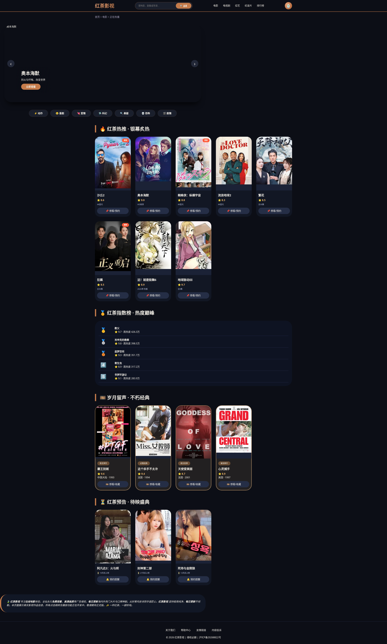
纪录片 (248, 5)
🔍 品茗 (183, 6)
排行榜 (260, 5)
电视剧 (226, 5)
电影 (215, 5)
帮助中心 (186, 630)
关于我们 (170, 630)
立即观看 (31, 86)
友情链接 (201, 630)
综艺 (237, 5)
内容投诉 (216, 630)
